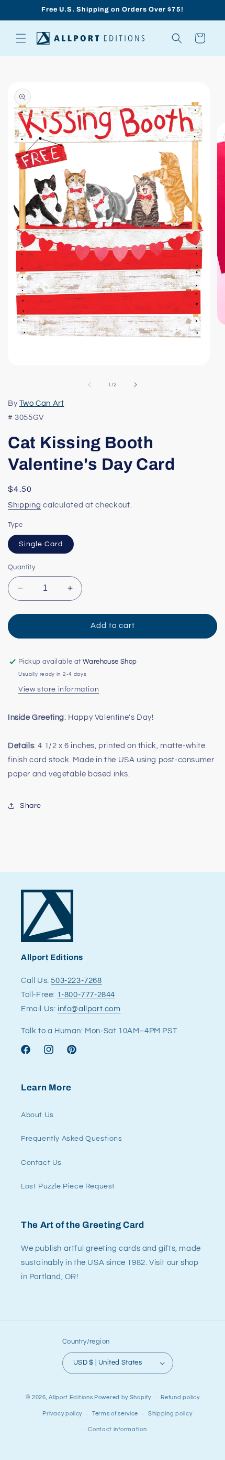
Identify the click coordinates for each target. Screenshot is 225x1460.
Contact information (117, 1429)
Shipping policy (170, 1413)
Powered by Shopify (122, 1397)
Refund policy (180, 1397)
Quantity (21, 567)
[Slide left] (89, 384)
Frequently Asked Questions (71, 1138)
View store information (58, 689)
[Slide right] (135, 384)
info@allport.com (89, 1009)
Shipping (24, 505)
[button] (20, 38)
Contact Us (41, 1162)
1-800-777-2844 (86, 995)
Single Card (41, 544)
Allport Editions (71, 1397)
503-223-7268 (76, 981)
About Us (37, 1115)
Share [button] (30, 805)
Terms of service (115, 1413)
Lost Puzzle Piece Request (68, 1186)
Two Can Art (41, 403)
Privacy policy (62, 1413)
